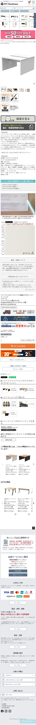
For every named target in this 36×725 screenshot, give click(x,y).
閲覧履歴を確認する (28, 721)
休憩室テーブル (14, 11)
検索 (33, 8)
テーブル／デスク (9, 40)
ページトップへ (33, 528)
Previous (2, 464)
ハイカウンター (24, 11)
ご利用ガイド (11, 549)
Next (33, 464)
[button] (2, 503)
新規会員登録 (18, 571)
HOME (2, 40)
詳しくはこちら (30, 289)
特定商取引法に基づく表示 (8, 705)
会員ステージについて (18, 575)
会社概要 (4, 704)
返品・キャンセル (9, 642)
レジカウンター (5, 11)
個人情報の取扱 (5, 707)
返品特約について (5, 374)
